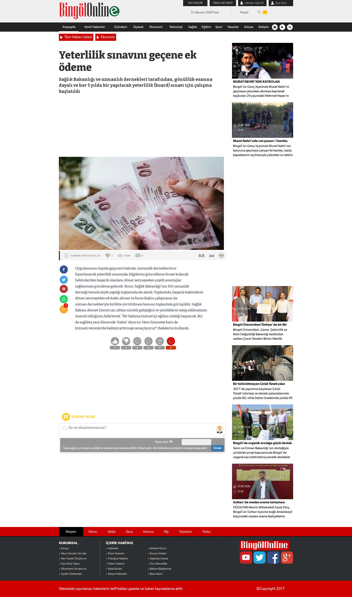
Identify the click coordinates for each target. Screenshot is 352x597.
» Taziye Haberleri (116, 573)
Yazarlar (233, 27)
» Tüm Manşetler (157, 563)
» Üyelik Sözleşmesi (70, 573)
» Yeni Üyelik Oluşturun (73, 558)
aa (211, 255)
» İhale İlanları (114, 568)
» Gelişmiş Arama (158, 558)
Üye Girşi (281, 2)
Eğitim (206, 27)
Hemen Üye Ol (254, 2)
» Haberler (112, 548)
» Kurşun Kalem (157, 553)
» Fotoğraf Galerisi (117, 558)
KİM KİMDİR (195, 2)
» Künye (64, 548)
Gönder (217, 448)
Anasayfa (68, 27)
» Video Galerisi (115, 563)
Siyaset (138, 27)
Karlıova (148, 531)
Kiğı (166, 531)
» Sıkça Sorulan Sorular (73, 553)
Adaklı (112, 531)
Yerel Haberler (94, 27)
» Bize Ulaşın (155, 573)
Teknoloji (176, 27)
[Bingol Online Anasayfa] (264, 545)
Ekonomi (155, 27)
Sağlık (192, 27)
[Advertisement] (142, 126)
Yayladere (185, 531)
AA (201, 255)
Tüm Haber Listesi (78, 37)
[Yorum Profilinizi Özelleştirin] (220, 429)
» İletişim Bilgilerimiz (159, 568)
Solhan (92, 531)
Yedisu (206, 531)
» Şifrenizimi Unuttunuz (73, 568)
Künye (248, 27)
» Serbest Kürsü (157, 548)
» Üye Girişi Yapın (69, 563)
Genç (129, 531)
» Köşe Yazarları (115, 553)
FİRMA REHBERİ (223, 2)
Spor (218, 27)
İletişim (263, 27)
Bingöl (244, 12)
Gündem (120, 27)
